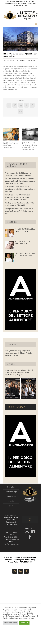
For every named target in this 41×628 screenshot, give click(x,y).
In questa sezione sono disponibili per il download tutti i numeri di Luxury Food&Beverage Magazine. (19, 372)
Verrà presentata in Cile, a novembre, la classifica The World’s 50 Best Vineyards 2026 (19, 211)
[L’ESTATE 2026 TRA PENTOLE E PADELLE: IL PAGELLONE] (11, 129)
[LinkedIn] (33, 530)
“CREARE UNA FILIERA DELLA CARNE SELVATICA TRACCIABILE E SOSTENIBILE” (25, 230)
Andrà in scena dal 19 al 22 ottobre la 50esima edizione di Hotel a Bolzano (18, 174)
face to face (12, 221)
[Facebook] (30, 537)
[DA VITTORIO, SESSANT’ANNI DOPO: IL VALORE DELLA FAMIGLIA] (9, 257)
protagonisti (31, 60)
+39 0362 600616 (12, 537)
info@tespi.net (13, 539)
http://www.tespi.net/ (11, 544)
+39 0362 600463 (13, 533)
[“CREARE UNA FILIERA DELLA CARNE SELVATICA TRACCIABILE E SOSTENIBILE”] (9, 233)
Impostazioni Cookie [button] (10, 623)
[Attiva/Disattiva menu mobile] (36, 23)
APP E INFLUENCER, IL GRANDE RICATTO (23, 242)
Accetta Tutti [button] (24, 623)
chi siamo (11, 344)
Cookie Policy (30, 559)
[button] (5, 139)
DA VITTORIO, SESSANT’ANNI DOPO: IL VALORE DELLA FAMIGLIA (25, 254)
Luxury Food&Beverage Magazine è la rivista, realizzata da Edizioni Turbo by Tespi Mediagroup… (18, 353)
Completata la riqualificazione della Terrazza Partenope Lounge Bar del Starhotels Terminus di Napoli (18, 197)
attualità (11, 501)
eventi (11, 506)
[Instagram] (27, 530)
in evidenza (22, 60)
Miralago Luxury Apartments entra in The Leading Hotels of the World (19, 204)
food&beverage (11, 492)
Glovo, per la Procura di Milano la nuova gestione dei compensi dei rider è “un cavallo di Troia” (29, 144)
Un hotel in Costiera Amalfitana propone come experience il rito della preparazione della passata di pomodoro (20, 181)
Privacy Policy (13, 562)
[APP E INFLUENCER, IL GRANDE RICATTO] (9, 245)
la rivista (11, 364)
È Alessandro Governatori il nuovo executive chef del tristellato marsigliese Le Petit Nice (20, 189)
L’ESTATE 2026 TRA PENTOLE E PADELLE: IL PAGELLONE (11, 144)
